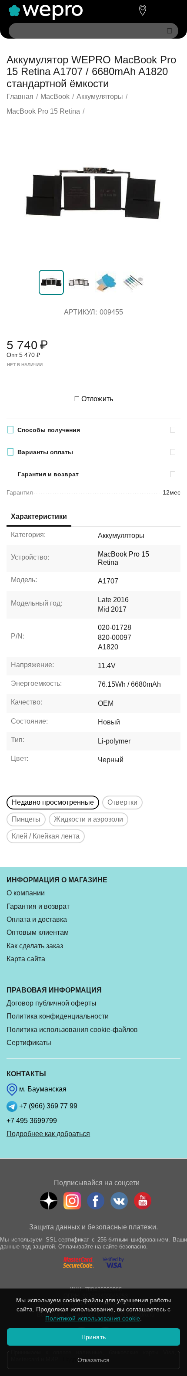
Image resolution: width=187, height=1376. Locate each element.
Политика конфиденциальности (58, 1016)
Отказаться (93, 1359)
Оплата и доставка (37, 919)
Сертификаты (29, 1042)
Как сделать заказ (35, 946)
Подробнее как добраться (48, 1133)
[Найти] (169, 30)
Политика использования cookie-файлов (72, 1029)
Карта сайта (26, 959)
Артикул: (80, 312)
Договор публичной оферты (52, 1003)
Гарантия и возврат (38, 906)
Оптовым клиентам (38, 932)
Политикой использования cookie (92, 1318)
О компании (26, 893)
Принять (93, 1336)
